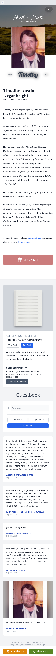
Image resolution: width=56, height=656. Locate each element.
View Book (12, 345)
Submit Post (28, 425)
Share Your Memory (17, 381)
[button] (28, 599)
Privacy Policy (21, 644)
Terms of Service (35, 644)
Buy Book (27, 345)
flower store (23, 241)
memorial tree (34, 237)
